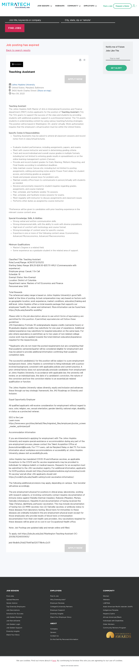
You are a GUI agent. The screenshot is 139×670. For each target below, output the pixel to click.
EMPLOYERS (89, 6)
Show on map (44, 91)
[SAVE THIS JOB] (84, 60)
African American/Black (112, 617)
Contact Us (54, 636)
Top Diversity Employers (15, 606)
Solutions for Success (14, 613)
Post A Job (54, 596)
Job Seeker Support (14, 628)
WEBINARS (60, 6)
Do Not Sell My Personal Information (64, 639)
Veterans (106, 599)
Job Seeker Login (13, 624)
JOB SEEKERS (43, 6)
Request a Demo (122, 6)
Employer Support (57, 610)
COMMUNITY (72, 6)
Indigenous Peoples (110, 610)
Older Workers (108, 624)
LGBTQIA (106, 603)
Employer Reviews (57, 603)
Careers (53, 632)
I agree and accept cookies (69, 665)
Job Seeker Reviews (14, 617)
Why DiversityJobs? (57, 599)
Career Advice (11, 603)
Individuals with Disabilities (113, 620)
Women (106, 596)
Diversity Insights (13, 631)
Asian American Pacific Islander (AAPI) (118, 606)
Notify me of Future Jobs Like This (115, 49)
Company (54, 629)
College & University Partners (61, 606)
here (54, 660)
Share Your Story (13, 635)
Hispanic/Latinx (109, 613)
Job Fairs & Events (13, 620)
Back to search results (18, 50)
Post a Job (107, 6)
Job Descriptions (13, 610)
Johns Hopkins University (23, 85)
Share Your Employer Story (60, 617)
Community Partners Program (114, 628)
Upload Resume (12, 599)
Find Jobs (10, 596)
